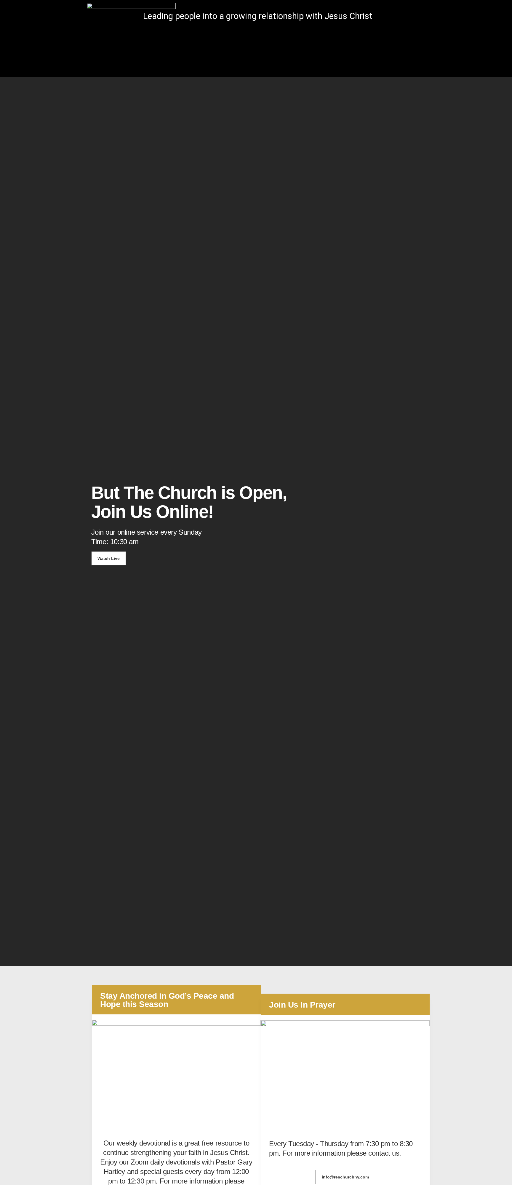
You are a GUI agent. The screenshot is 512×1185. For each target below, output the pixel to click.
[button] (419, 17)
